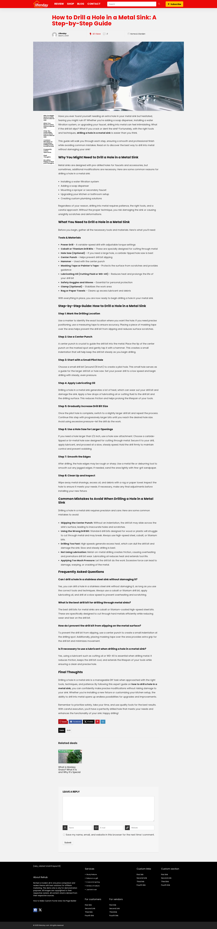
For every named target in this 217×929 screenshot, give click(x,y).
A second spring (93, 882)
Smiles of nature (93, 886)
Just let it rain (91, 889)
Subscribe (176, 4)
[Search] (159, 4)
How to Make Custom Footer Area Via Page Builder (54, 901)
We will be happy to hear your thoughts (48, 161)
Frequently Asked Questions (47, 150)
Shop (70, 4)
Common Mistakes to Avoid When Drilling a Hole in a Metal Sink (48, 143)
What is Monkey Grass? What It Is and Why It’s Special (69, 770)
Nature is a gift (92, 878)
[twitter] (40, 910)
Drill (68, 730)
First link (88, 905)
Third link (89, 912)
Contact (93, 4)
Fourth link (89, 915)
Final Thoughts (47, 156)
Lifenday (62, 33)
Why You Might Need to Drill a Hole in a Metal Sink (48, 118)
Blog (80, 4)
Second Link (90, 908)
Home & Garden (137, 33)
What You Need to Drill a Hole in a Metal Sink (48, 125)
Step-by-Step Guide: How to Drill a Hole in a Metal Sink (48, 134)
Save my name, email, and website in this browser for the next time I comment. (110, 834)
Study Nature (91, 874)
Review (59, 4)
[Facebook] (35, 910)
